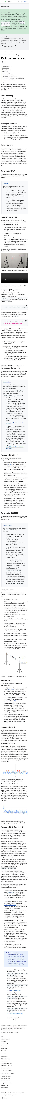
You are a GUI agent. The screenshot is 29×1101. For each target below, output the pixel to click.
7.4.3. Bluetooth (7, 525)
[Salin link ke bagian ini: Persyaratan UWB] (16, 171)
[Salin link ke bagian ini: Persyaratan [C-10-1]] (15, 680)
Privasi (3, 1095)
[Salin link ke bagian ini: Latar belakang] (14, 96)
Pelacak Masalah (5, 1087)
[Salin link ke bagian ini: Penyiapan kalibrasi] (14, 590)
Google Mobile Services (6, 1083)
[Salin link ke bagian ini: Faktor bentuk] (14, 145)
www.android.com (5, 1080)
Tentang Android (5, 1092)
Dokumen (7, 52)
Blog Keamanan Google (6, 1063)
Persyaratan (3, 1041)
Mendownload (4, 1043)
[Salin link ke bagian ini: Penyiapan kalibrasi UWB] (18, 217)
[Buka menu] (2, 1)
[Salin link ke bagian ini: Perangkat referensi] (18, 124)
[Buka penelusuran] (19, 2)
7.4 (7, 399)
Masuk (25, 1)
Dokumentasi (5, 6)
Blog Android (4, 1061)
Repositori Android (5, 1039)
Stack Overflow (4, 1085)
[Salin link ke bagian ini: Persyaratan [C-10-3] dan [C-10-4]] (24, 827)
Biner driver (3, 1050)
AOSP (2, 52)
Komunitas (12, 1092)
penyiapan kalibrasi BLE (10, 701)
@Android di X (4, 1056)
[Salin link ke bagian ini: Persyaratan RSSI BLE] (19, 513)
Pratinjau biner (4, 1046)
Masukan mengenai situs (11, 1095)
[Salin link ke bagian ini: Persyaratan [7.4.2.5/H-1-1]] (19, 455)
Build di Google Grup (5, 1068)
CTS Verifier (11, 464)
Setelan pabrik (4, 1048)
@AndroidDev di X (5, 1058)
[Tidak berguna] (19, 55)
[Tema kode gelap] (25, 305)
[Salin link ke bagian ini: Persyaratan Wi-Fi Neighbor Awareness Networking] (21, 368)
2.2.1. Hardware (7, 382)
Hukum (18, 1092)
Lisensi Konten (14, 1027)
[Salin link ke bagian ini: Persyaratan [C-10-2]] (16, 727)
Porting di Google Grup (6, 1070)
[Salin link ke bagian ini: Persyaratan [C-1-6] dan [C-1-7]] (22, 290)
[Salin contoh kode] (27, 305)
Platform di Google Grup (6, 1065)
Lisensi (22, 1092)
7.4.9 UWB (6, 183)
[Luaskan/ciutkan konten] (11, 66)
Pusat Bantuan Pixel (5, 1078)
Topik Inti (13, 52)
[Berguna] (16, 55)
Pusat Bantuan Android (6, 1076)
